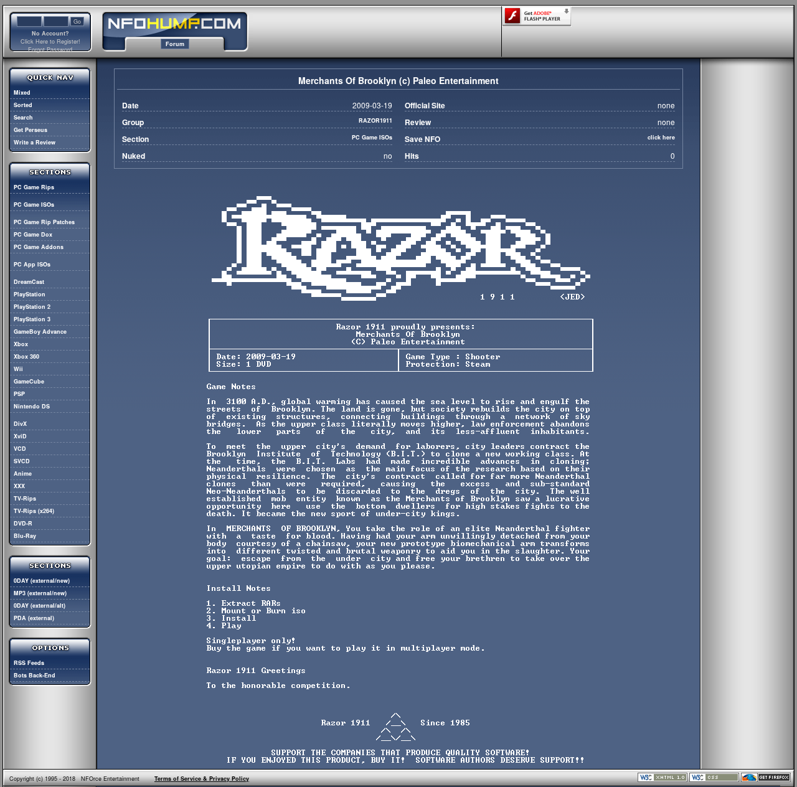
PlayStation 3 (32, 319)
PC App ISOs (32, 264)
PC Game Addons (39, 247)
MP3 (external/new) (40, 593)
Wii (18, 369)
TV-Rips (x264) (34, 511)
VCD (20, 449)
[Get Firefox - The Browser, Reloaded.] (766, 780)
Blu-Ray (25, 536)
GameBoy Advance (40, 332)
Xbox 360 (26, 356)
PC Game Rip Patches (44, 222)
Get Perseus (30, 130)
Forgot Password (50, 49)
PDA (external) (34, 618)
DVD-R (23, 523)
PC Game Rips (34, 187)
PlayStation (29, 294)
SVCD (22, 461)
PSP (19, 394)
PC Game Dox (33, 234)
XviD (20, 436)
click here (661, 137)
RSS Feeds (29, 663)
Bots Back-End (34, 675)
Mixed (22, 92)
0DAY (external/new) (42, 581)
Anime (23, 473)
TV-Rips (25, 498)
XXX (19, 486)
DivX (20, 424)
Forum (175, 44)
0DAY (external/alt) (39, 605)
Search (23, 117)
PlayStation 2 (32, 307)
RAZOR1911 (375, 120)
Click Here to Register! (50, 41)
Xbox (21, 344)
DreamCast (29, 282)
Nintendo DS (32, 406)
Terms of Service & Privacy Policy (201, 779)
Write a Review (34, 142)
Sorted (23, 105)
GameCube (29, 381)
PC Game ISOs (34, 204)
